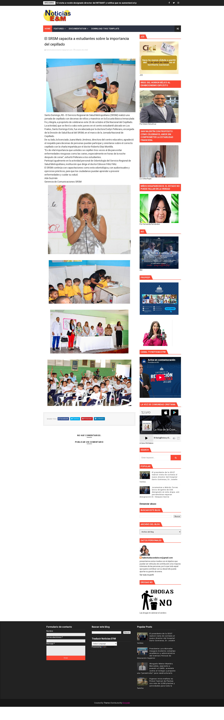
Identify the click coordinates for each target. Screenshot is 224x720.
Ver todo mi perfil (147, 575)
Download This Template (105, 29)
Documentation (77, 29)
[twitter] (174, 3)
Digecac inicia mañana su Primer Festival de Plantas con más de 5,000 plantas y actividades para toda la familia (156, 683)
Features (59, 29)
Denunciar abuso (148, 504)
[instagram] (178, 3)
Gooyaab (126, 703)
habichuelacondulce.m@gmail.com (157, 558)
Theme (107, 703)
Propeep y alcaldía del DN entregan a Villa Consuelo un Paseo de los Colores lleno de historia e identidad (107, 3)
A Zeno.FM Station (146, 443)
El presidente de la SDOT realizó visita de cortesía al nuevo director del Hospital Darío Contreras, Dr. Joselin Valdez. (159, 477)
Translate (110, 647)
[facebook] (169, 3)
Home (48, 29)
